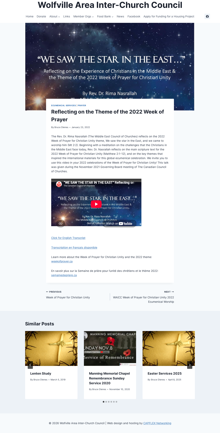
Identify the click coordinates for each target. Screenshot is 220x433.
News (120, 16)
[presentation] (51, 348)
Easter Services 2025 (165, 373)
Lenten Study (40, 373)
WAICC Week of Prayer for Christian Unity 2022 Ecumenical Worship (143, 296)
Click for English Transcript (68, 238)
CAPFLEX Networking (157, 423)
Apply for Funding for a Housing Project (168, 16)
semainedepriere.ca (64, 275)
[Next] (189, 365)
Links (66, 16)
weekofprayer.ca (62, 261)
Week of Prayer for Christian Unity (68, 294)
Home (29, 16)
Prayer (82, 105)
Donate (41, 16)
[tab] (103, 402)
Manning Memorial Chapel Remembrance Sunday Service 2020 (109, 378)
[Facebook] (207, 16)
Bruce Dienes (61, 127)
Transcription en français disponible (74, 247)
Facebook (134, 16)
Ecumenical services (63, 105)
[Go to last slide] (30, 365)
